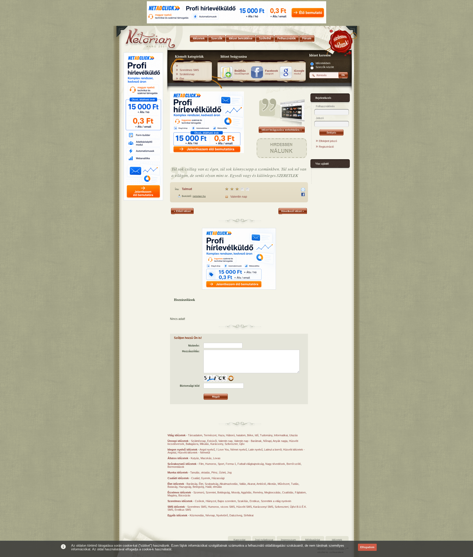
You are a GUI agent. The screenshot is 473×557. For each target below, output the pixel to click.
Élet (182, 78)
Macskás (206, 458)
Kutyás (195, 458)
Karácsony (216, 443)
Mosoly (235, 492)
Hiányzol (211, 501)
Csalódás (287, 492)
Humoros (210, 463)
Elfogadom (367, 547)
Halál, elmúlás (213, 486)
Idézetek (337, 539)
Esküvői (212, 440)
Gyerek (205, 478)
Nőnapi (267, 440)
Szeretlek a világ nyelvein (276, 501)
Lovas (216, 458)
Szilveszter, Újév (235, 443)
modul (299, 72)
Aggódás (246, 492)
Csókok (199, 501)
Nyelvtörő (222, 515)
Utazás (293, 435)
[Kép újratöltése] (231, 378)
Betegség (198, 486)
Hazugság (185, 486)
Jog (229, 472)
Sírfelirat (248, 515)
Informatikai (281, 435)
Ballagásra (192, 443)
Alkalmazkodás (229, 483)
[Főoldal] (143, 37)
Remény (258, 492)
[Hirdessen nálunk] (341, 41)
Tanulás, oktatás (200, 472)
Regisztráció (326, 146)
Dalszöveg (235, 515)
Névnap (210, 515)
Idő (256, 435)
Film (201, 463)
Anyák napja (280, 440)
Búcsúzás (184, 495)
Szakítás (242, 501)
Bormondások (176, 466)
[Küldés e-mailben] (303, 189)
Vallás (242, 483)
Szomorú (198, 492)
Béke (250, 435)
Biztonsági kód (190, 385)
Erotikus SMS (183, 509)
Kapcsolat (239, 539)
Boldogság (223, 492)
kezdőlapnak (242, 72)
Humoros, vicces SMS (221, 506)
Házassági (218, 478)
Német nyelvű (238, 449)
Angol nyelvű (207, 449)
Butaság (172, 486)
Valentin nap (238, 196)
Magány (172, 495)
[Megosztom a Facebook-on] (303, 194)
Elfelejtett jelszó (328, 140)
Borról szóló (294, 463)
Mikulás (204, 443)
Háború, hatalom (236, 435)
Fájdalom (300, 492)
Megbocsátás (272, 492)
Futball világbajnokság (250, 463)
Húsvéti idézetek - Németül (194, 452)
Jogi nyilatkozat (264, 539)
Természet (210, 435)
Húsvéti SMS (244, 506)
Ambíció (261, 483)
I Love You (222, 449)
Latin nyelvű (255, 449)
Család (195, 478)
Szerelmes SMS (189, 70)
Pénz (214, 472)
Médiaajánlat (312, 539)
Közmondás (197, 515)
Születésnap (187, 74)
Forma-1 (231, 463)
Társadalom (195, 435)
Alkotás (271, 483)
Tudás (295, 483)
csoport (271, 72)
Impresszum (288, 539)
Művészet (283, 483)
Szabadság (211, 483)
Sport (221, 463)
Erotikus (254, 501)
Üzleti (222, 472)
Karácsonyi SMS (263, 506)
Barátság (191, 483)
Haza (221, 435)
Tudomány (266, 435)
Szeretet (211, 492)
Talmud (187, 189)
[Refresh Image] (231, 380)
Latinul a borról (273, 449)
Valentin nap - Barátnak (248, 440)
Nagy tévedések (275, 463)
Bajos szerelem (227, 501)
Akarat (251, 483)
